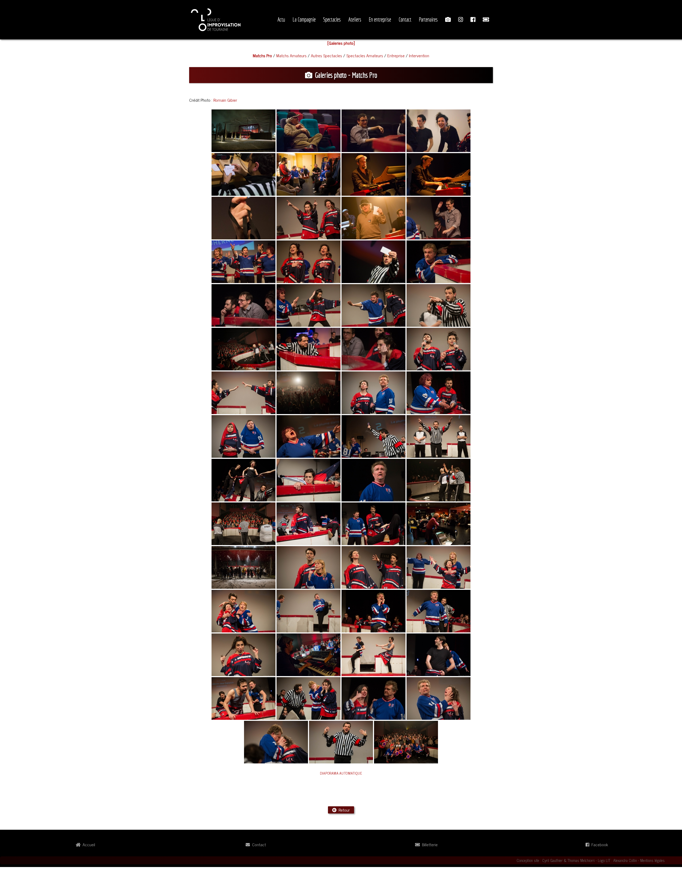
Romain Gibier (225, 99)
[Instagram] (460, 19)
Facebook (598, 844)
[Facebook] (472, 19)
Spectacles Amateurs (364, 55)
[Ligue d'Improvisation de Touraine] (216, 18)
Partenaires (428, 19)
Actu (281, 19)
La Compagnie (304, 19)
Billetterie (429, 844)
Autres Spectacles (326, 55)
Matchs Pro (262, 55)
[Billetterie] (486, 19)
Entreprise (396, 55)
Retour (343, 809)
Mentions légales (652, 860)
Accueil (87, 844)
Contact (405, 19)
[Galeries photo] (448, 19)
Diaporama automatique (341, 773)
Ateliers (354, 19)
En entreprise (380, 19)
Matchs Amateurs (291, 55)
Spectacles (332, 19)
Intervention (419, 55)
